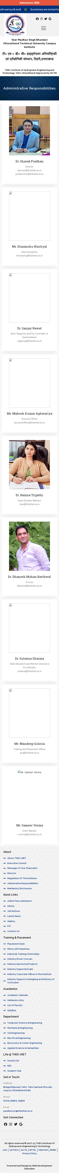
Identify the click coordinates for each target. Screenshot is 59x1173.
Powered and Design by (19, 1165)
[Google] (50, 19)
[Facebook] (37, 19)
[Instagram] (42, 19)
